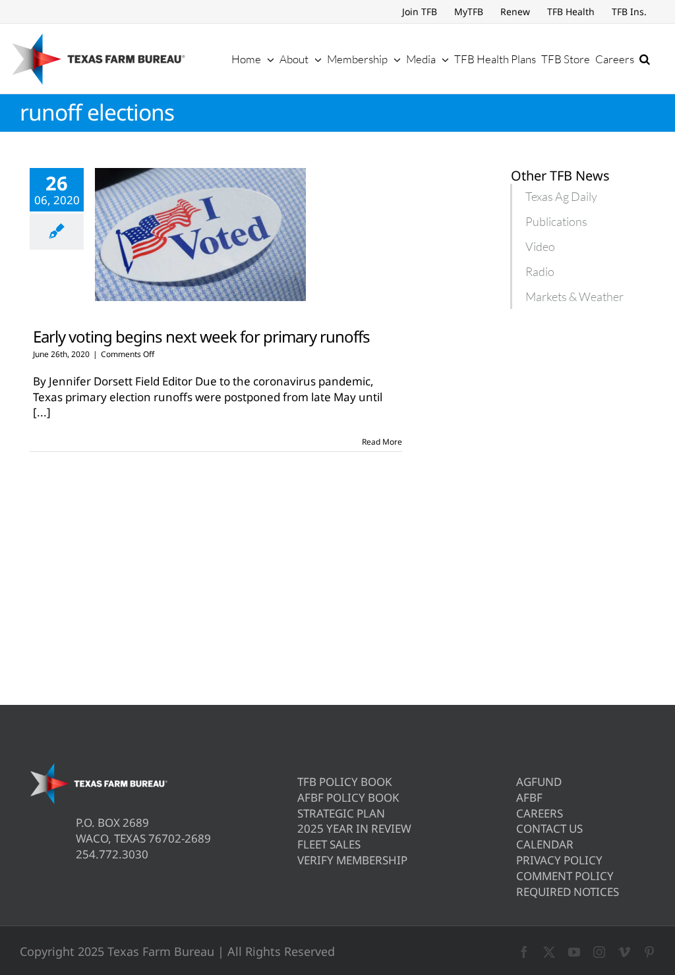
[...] (42, 412)
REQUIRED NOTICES (567, 891)
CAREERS (539, 813)
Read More (382, 441)
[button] (644, 59)
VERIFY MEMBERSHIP (352, 860)
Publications (556, 221)
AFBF (529, 797)
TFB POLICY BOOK (344, 781)
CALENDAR (544, 844)
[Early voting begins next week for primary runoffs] (200, 234)
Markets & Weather (574, 296)
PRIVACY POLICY (559, 860)
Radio (539, 271)
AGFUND (539, 781)
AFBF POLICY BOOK (348, 797)
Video (540, 246)
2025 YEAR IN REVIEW (354, 828)
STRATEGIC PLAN (341, 813)
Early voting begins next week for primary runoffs (201, 336)
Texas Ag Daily (561, 196)
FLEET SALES (329, 844)
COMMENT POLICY (565, 875)
